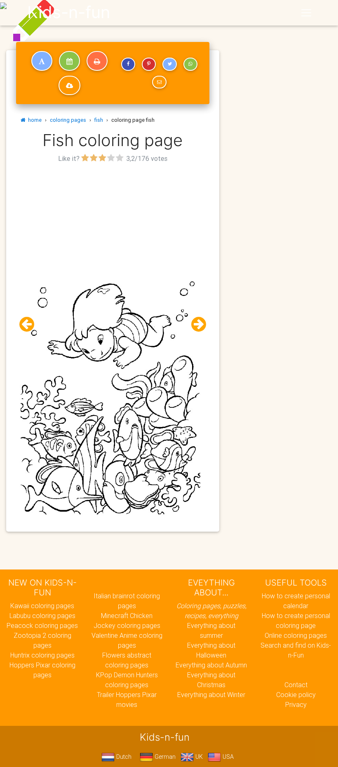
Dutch (123, 756)
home (34, 119)
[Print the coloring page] (97, 61)
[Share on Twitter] (169, 64)
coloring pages (68, 119)
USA (227, 756)
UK (198, 756)
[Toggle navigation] (306, 13)
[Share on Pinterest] (149, 64)
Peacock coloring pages (42, 625)
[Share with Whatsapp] (190, 64)
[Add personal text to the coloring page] (41, 61)
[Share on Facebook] (128, 64)
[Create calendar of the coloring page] (69, 61)
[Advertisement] (112, 222)
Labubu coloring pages (42, 615)
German (164, 756)
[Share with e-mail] (159, 82)
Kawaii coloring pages (42, 606)
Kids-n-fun (68, 12)
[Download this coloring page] (69, 85)
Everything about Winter (211, 694)
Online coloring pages (296, 635)
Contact (295, 685)
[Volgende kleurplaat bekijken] (195, 324)
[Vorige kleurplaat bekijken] (30, 324)
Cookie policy (296, 694)
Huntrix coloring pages (42, 655)
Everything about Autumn (211, 665)
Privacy (296, 704)
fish (98, 119)
